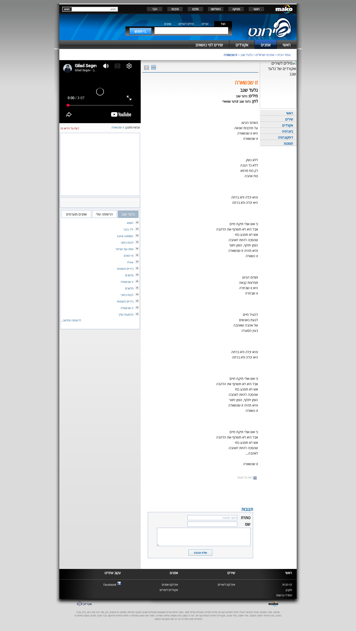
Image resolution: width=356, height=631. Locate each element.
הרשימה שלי (104, 214)
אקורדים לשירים (169, 590)
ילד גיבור (128, 229)
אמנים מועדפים (76, 214)
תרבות (175, 9)
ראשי (257, 9)
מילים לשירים (186, 24)
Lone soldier (125, 236)
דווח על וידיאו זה (69, 128)
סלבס (195, 9)
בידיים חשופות (125, 269)
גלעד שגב (246, 55)
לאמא (130, 223)
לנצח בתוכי (127, 242)
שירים (205, 24)
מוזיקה (236, 9)
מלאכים (129, 275)
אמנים (167, 24)
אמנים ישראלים (264, 55)
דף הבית (287, 585)
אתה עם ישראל (124, 249)
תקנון (289, 590)
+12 (154, 9)
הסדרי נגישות (284, 595)
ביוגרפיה (287, 131)
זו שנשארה (230, 55)
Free (130, 262)
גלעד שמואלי (229, 101)
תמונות (288, 143)
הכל (223, 24)
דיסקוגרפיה (285, 137)
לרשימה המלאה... (71, 320)
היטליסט (216, 9)
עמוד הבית (284, 55)
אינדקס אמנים (170, 585)
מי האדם (128, 256)
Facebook (109, 585)
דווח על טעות (245, 477)
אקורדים (287, 125)
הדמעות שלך (125, 314)
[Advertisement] (200, 492)
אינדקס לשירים (226, 585)
